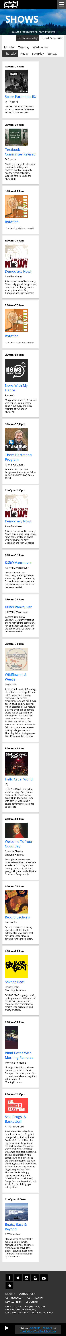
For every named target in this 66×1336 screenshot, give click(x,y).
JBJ (6, 784)
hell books (11, 922)
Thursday (10, 53)
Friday (24, 53)
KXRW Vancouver (18, 562)
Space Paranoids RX (20, 96)
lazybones (11, 684)
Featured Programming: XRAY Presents (33, 31)
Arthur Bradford (14, 1126)
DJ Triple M (11, 101)
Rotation (12, 221)
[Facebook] (9, 1277)
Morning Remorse (15, 990)
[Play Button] (7, 1327)
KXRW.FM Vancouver (17, 567)
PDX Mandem (12, 1234)
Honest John (12, 987)
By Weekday (29, 38)
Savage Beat (15, 981)
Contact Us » (27, 1293)
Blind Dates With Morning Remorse (19, 1055)
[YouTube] (35, 1277)
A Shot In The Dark (41, 1328)
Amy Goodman (13, 276)
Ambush (9, 395)
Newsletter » (13, 1301)
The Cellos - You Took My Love (38, 1331)
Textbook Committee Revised (20, 151)
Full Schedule (53, 38)
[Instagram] (26, 1277)
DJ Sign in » (32, 1301)
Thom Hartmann (14, 464)
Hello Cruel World (19, 779)
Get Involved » (14, 1297)
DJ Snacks (10, 159)
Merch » (10, 1293)
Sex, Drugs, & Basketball (15, 1119)
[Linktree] (9, 1285)
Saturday (38, 53)
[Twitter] (18, 1277)
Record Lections (17, 917)
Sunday (52, 53)
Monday (9, 47)
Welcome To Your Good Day (19, 843)
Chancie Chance (14, 851)
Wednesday (40, 47)
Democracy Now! (18, 271)
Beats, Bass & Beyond (16, 1226)
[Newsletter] (44, 1277)
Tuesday (23, 47)
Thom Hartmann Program (18, 457)
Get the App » (35, 1297)
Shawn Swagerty (14, 854)
